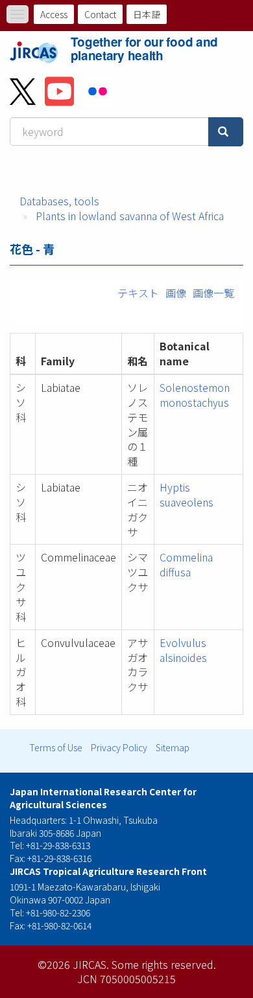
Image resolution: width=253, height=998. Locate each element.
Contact (100, 14)
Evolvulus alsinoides (183, 650)
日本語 (146, 14)
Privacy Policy (119, 747)
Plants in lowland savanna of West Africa (130, 215)
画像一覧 (213, 293)
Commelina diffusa (186, 564)
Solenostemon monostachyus (195, 395)
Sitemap (172, 747)
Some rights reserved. (164, 964)
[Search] (225, 131)
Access (53, 14)
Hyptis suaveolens (186, 494)
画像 (175, 293)
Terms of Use (55, 747)
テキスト (138, 293)
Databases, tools (59, 201)
